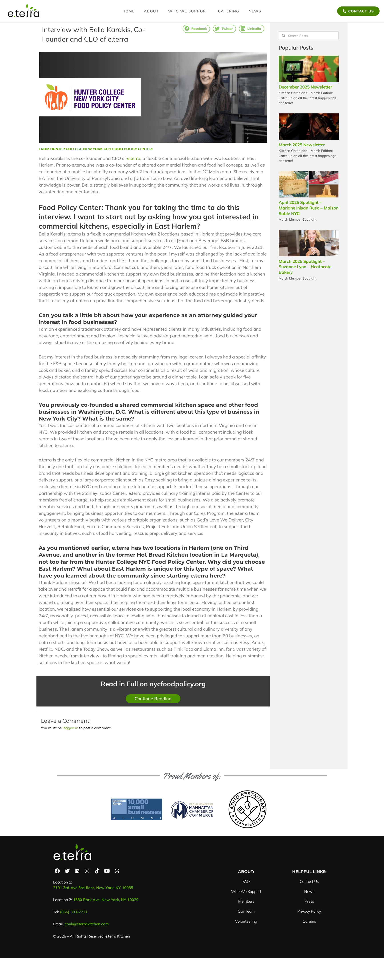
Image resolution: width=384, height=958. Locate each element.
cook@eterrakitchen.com (87, 924)
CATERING (228, 11)
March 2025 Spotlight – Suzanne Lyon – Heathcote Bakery (305, 267)
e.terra (133, 158)
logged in (70, 728)
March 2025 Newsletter (302, 144)
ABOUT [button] (151, 11)
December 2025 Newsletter (305, 87)
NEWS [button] (255, 11)
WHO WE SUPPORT (188, 11)
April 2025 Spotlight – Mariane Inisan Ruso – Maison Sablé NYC (308, 208)
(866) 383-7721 (74, 912)
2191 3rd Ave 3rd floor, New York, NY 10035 (93, 887)
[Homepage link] (24, 11)
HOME (128, 11)
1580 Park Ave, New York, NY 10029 (105, 899)
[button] (196, 29)
